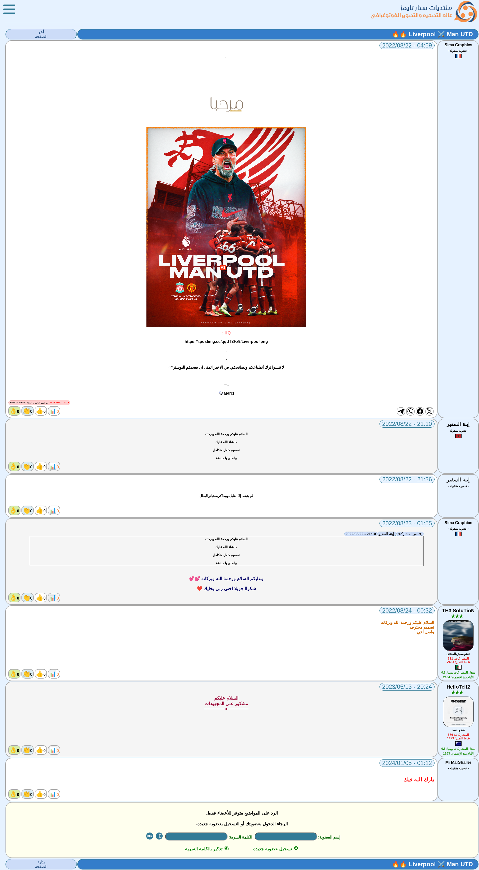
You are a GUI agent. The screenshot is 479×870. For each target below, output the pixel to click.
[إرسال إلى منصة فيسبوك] (420, 411)
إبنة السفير (458, 424)
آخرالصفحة (41, 34)
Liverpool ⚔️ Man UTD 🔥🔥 (432, 34)
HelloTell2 (458, 687)
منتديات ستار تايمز (426, 7)
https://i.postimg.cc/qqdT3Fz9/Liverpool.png (226, 341)
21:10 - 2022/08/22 (361, 534)
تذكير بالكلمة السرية (207, 848)
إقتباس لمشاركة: (410, 534)
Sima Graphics (458, 45)
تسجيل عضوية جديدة (275, 848)
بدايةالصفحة (41, 864)
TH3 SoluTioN (458, 610)
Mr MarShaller (458, 762)
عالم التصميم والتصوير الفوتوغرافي (411, 14)
